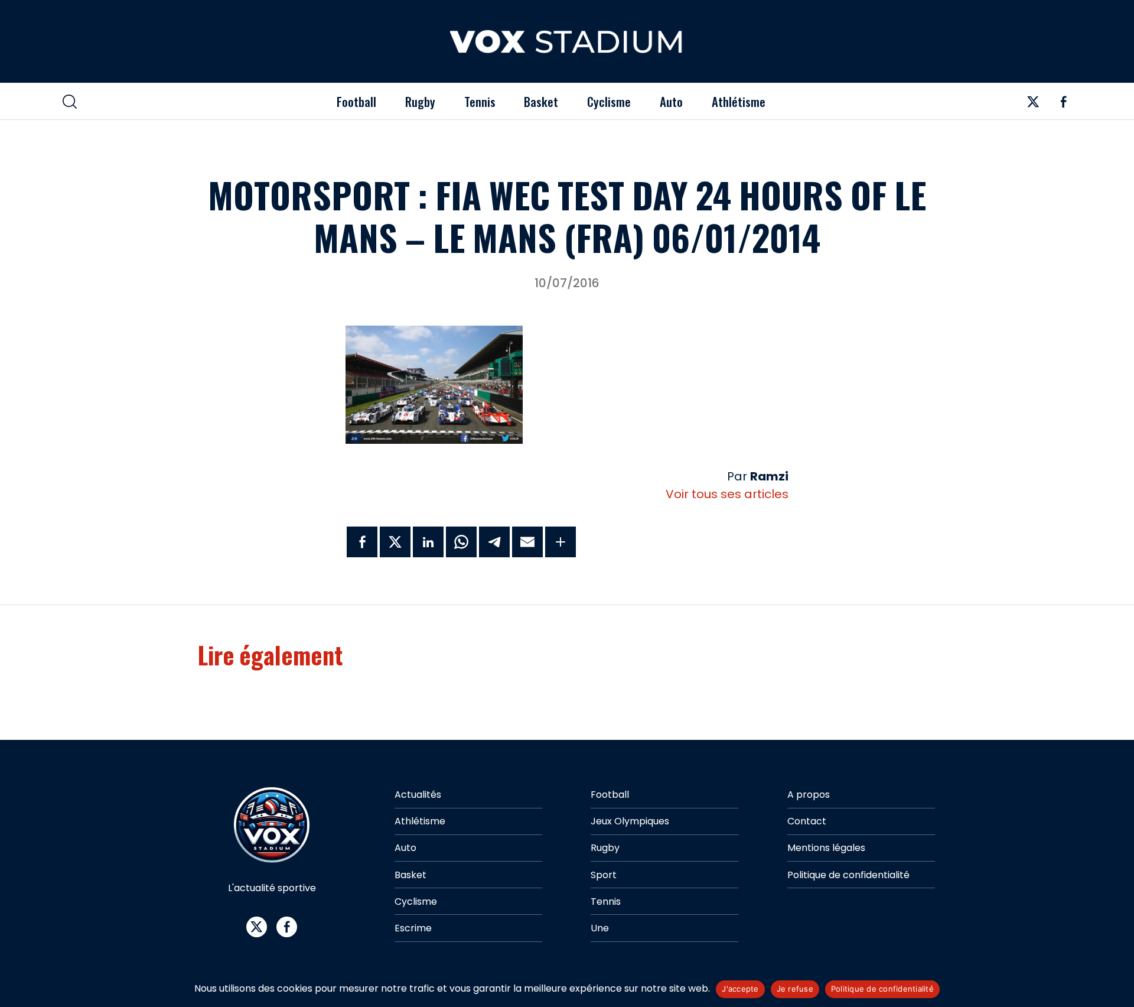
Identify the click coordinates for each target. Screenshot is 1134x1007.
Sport (604, 875)
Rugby (420, 101)
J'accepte (740, 988)
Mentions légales (826, 848)
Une (600, 928)
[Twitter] (1033, 105)
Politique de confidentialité (848, 875)
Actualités (418, 794)
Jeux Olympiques (630, 821)
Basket (541, 101)
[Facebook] (1063, 105)
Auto (671, 101)
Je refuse (795, 988)
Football (356, 101)
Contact (806, 821)
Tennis (480, 101)
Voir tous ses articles (727, 494)
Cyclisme (609, 101)
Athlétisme (738, 101)
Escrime (413, 928)
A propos (808, 794)
